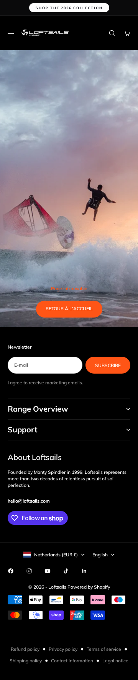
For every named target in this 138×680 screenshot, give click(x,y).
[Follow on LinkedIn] (84, 571)
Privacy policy (63, 649)
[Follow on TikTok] (66, 571)
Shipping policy (26, 660)
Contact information (72, 660)
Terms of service (104, 649)
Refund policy (25, 649)
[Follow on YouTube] (47, 571)
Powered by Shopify (88, 587)
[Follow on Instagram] (29, 571)
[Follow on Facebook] (11, 571)
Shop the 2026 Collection (69, 8)
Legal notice (115, 660)
